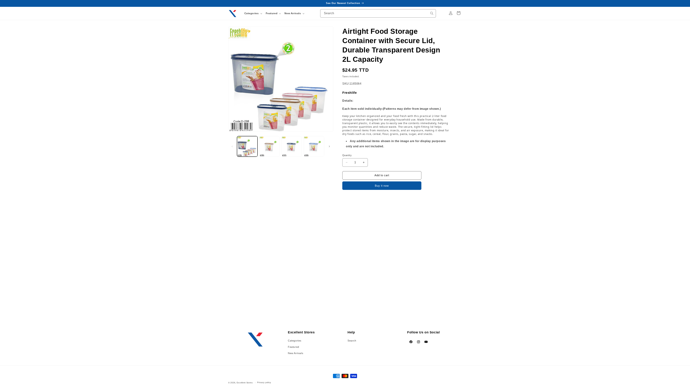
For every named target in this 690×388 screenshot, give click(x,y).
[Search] (432, 13)
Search (352, 340)
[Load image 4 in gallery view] (314, 146)
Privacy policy (264, 382)
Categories (294, 340)
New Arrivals (295, 353)
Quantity (347, 155)
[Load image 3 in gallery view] (292, 146)
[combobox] (378, 13)
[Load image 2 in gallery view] (269, 146)
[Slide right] (329, 146)
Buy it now (382, 185)
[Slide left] (232, 146)
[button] (253, 13)
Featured (293, 346)
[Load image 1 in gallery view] (247, 146)
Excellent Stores (245, 383)
